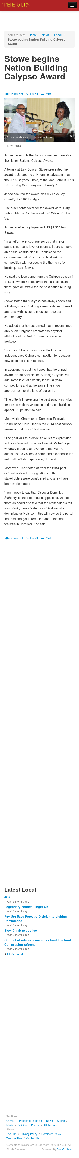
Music (9, 1125)
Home (33, 35)
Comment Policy (51, 1134)
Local (58, 35)
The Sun (11, 1134)
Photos (35, 1125)
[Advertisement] (39, 716)
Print (48, 94)
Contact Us (32, 1138)
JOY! (7, 897)
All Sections (51, 1125)
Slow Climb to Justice (20, 930)
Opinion (22, 1125)
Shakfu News (65, 1149)
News (45, 35)
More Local (15, 954)
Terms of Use (14, 1138)
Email (34, 94)
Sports (61, 1120)
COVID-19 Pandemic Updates (24, 1120)
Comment (16, 94)
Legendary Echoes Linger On (26, 906)
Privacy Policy (29, 1134)
